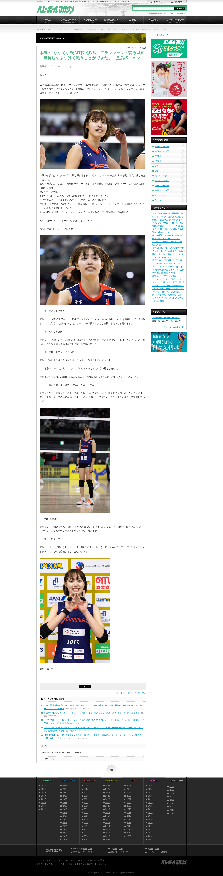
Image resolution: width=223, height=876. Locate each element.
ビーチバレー (161, 195)
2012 (43, 809)
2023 (65, 796)
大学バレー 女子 (162, 181)
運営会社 (40, 864)
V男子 (157, 166)
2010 (65, 836)
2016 (65, 819)
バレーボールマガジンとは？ (49, 860)
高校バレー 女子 (162, 190)
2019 (43, 796)
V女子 (157, 171)
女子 (90, 848)
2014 (43, 806)
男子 (85, 848)
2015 (43, 802)
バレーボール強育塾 (159, 35)
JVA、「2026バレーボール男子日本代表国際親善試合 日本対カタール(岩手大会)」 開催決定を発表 (168, 270)
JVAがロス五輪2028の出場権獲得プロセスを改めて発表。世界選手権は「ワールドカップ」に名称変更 (168, 288)
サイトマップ (70, 864)
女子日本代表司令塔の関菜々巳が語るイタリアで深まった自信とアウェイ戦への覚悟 (168, 298)
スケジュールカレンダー (174, 327)
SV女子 (158, 161)
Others (158, 200)
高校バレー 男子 (162, 185)
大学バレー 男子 (162, 176)
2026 (43, 786)
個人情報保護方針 (86, 864)
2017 (43, 799)
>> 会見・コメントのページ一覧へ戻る (129, 693)
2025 (65, 789)
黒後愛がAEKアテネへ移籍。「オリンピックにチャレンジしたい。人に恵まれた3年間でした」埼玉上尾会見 (91, 713)
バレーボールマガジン (45, 29)
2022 (65, 799)
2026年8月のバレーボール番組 (166, 318)
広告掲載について (54, 864)
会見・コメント (64, 29)
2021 (65, 802)
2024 (43, 789)
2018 (65, 812)
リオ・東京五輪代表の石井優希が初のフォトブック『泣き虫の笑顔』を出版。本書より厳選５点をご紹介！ (168, 216)
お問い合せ (101, 864)
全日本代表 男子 (162, 146)
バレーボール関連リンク (99, 860)
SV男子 (158, 156)
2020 (43, 792)
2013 (65, 829)
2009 (65, 839)
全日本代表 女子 (162, 151)
